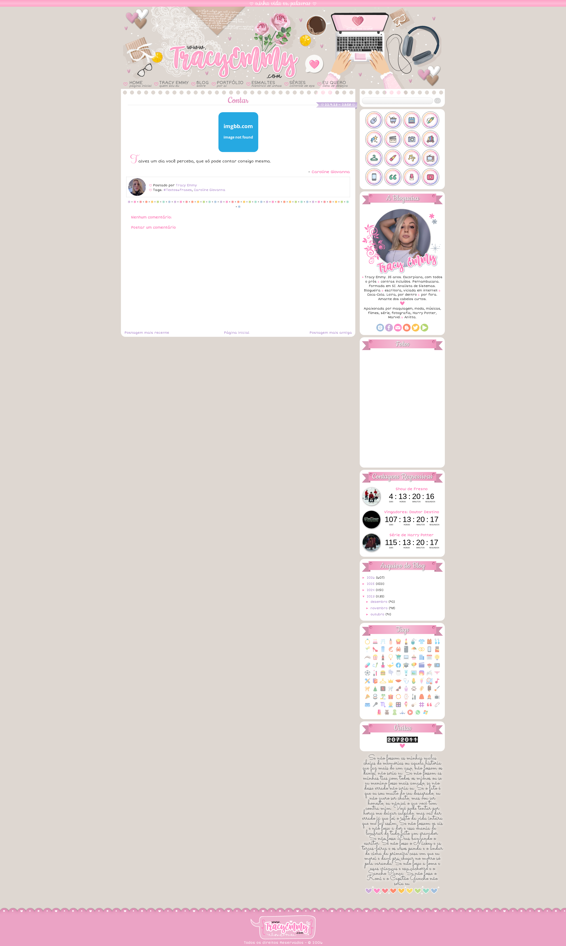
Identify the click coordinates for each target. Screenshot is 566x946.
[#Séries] (430, 158)
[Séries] (437, 699)
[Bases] (390, 644)
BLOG (202, 84)
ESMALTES (266, 84)
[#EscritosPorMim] (430, 120)
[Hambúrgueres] (383, 675)
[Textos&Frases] (429, 707)
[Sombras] (398, 707)
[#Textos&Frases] (393, 177)
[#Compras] (393, 120)
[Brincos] (437, 644)
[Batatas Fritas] (398, 644)
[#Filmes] (393, 139)
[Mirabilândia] (429, 683)
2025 (371, 584)
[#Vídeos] (430, 177)
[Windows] (425, 715)
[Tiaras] (437, 707)
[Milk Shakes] (421, 683)
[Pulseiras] (398, 699)
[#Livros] (430, 139)
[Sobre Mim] (390, 707)
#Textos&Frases (177, 190)
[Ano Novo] (383, 644)
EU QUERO (335, 84)
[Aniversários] (375, 644)
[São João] (429, 699)
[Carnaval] (414, 651)
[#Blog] (374, 120)
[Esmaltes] (383, 667)
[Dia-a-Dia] (429, 659)
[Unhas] (379, 715)
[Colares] (390, 659)
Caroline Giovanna (209, 190)
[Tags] (421, 707)
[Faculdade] (406, 667)
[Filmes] (421, 667)
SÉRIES (301, 84)
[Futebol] (367, 675)
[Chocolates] (437, 651)
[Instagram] (380, 330)
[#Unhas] (412, 177)
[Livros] (375, 683)
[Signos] (383, 707)
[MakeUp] (398, 683)
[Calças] (383, 651)
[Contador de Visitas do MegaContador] (402, 742)
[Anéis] (367, 644)
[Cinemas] (375, 659)
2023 (371, 596)
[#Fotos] (412, 139)
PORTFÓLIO (230, 84)
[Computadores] (406, 659)
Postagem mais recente (146, 333)
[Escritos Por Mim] (375, 667)
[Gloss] (375, 675)
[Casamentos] (421, 651)
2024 (371, 590)
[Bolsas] (429, 644)
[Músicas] (437, 683)
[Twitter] (415, 330)
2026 (371, 578)
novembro (380, 608)
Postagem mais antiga (331, 333)
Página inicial (236, 333)
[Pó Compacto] (375, 699)
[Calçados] (375, 651)
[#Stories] (374, 177)
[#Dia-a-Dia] (412, 120)
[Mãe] (390, 683)
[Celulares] (429, 651)
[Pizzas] (367, 699)
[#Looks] (374, 158)
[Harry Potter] (390, 675)
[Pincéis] (437, 691)
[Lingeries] (437, 675)
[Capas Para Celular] (406, 651)
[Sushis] (414, 707)
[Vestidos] (394, 715)
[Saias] (421, 699)
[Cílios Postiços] (367, 659)
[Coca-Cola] (383, 659)
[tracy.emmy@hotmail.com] (398, 330)
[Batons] (406, 644)
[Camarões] (390, 651)
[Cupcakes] (414, 659)
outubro (378, 614)
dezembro (379, 602)
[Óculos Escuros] (398, 691)
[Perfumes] (406, 691)
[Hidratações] (398, 675)
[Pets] (414, 691)
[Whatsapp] (418, 715)
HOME (140, 84)
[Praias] (383, 699)
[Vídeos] (410, 715)
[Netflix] (383, 691)
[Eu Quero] (390, 667)
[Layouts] (367, 683)
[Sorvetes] (406, 707)
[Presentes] (390, 699)
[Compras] (398, 659)
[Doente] (367, 667)
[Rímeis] (414, 699)
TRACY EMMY (173, 84)
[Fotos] (437, 667)
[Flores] (429, 667)
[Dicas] (437, 659)
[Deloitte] (421, 659)
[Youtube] (424, 330)
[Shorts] (367, 707)
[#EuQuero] (374, 139)
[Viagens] (402, 715)
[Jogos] (429, 675)
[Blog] (407, 330)
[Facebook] (389, 330)
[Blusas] (421, 644)
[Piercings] (421, 691)
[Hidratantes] (406, 675)
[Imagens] (414, 675)
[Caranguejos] (398, 651)
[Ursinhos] (387, 715)
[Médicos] (406, 683)
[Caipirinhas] (367, 651)
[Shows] (375, 707)
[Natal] (375, 691)
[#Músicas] (412, 158)
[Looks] (383, 683)
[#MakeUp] (393, 158)
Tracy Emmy (186, 185)
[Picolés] (429, 691)
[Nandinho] (367, 691)
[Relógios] (406, 699)
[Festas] (414, 667)
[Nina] (390, 691)
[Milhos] (414, 683)
